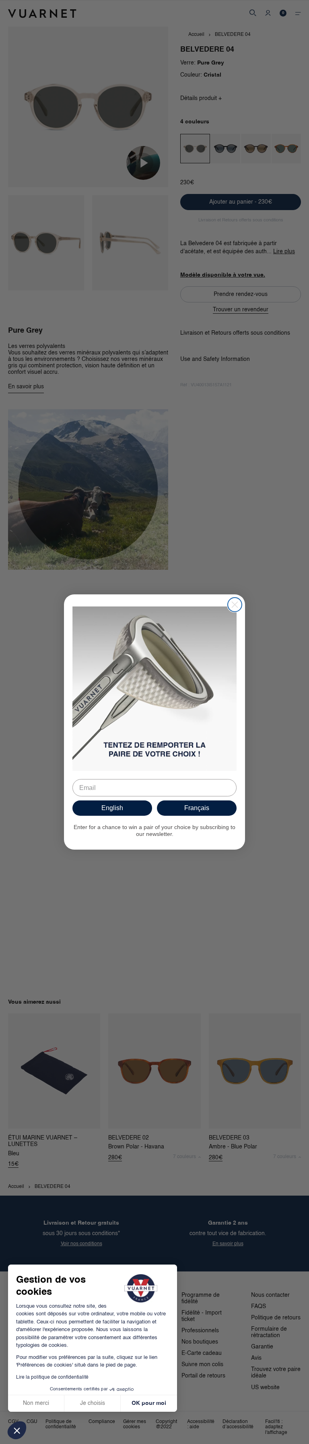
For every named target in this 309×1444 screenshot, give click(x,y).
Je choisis (92, 1403)
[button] (17, 1430)
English (112, 807)
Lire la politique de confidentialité (52, 1377)
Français (196, 807)
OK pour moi (149, 1403)
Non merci (36, 1403)
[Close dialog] (235, 605)
